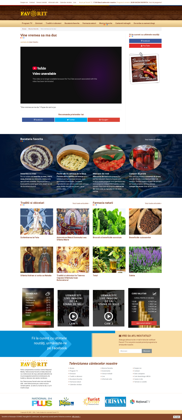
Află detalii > (76, 417)
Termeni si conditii (140, 382)
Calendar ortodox (66, 2)
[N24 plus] (41, 402)
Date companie (139, 374)
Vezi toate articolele (153, 140)
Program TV (27, 23)
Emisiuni (38, 23)
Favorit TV (55, 412)
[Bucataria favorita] (144, 68)
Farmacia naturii (89, 23)
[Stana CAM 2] (109, 308)
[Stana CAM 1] (73, 308)
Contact (32, 2)
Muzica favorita (105, 23)
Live (74, 2)
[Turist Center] (91, 402)
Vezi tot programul (155, 2)
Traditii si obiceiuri (53, 23)
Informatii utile (53, 2)
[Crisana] (115, 402)
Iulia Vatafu (33, 42)
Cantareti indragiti (122, 23)
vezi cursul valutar (143, 323)
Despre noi (24, 2)
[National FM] (66, 402)
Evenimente (106, 371)
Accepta (177, 417)
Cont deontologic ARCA (142, 376)
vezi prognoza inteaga (38, 323)
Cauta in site (138, 379)
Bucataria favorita (72, 23)
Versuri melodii (41, 2)
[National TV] (140, 402)
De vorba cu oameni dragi (144, 23)
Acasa (24, 29)
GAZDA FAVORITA (141, 2)
